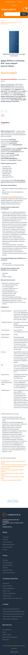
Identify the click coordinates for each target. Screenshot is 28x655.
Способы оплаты (6, 629)
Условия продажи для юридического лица (13, 611)
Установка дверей (7, 562)
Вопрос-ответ (6, 591)
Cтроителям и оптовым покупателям (12, 616)
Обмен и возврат (6, 634)
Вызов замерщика (7, 565)
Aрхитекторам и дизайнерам (10, 619)
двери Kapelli (12, 197)
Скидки (4, 632)
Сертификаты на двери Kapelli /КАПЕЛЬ (11, 480)
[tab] (14, 122)
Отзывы (5, 549)
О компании (6, 537)
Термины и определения (9, 593)
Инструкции (6, 583)
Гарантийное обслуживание (9, 637)
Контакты (14, 5)
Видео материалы (7, 586)
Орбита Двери (14, 645)
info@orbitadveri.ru (7, 527)
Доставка (5, 560)
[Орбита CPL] (12, 501)
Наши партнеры (7, 596)
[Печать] (2, 111)
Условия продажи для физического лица (13, 614)
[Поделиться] (6, 111)
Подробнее (5, 123)
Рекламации (5, 639)
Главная (3, 20)
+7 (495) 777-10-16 (13, 515)
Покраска (5, 567)
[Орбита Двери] (14, 10)
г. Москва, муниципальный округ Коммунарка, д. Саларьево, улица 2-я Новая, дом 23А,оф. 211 (12, 522)
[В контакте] (14, 651)
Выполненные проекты (9, 544)
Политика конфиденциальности (11, 609)
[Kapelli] (3, 115)
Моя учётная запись (10, 1)
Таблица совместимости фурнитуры (12, 598)
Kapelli (2, 116)
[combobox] (16, 14)
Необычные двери (7, 547)
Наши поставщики (7, 542)
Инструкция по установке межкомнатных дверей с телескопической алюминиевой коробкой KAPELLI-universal (14, 466)
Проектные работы (8, 570)
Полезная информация (8, 588)
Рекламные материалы (9, 572)
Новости (20, 1)
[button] (7, 58)
